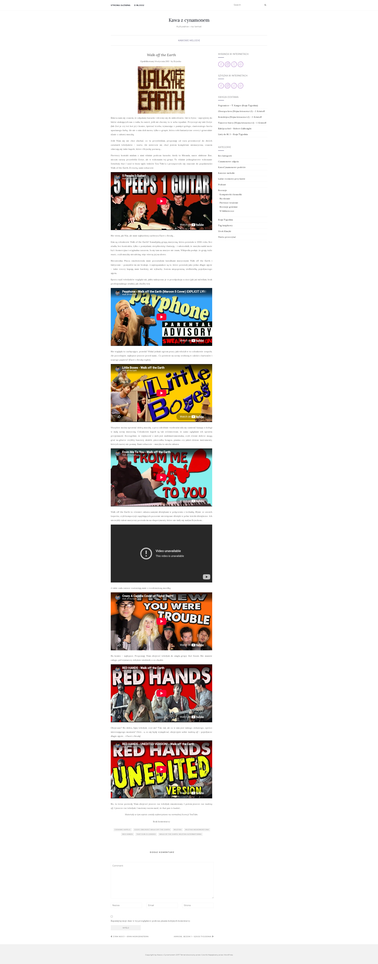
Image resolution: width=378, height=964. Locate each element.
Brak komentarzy (161, 821)
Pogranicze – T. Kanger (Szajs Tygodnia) (238, 105)
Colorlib (204, 955)
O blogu (139, 5)
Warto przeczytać (227, 237)
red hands (127, 834)
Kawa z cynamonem (189, 20)
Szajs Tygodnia (225, 219)
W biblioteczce (227, 211)
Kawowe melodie (189, 40)
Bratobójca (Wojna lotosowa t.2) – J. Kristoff (240, 117)
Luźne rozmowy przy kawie (231, 178)
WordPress (228, 955)
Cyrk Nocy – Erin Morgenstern (130, 936)
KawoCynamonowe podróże (232, 167)
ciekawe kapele (123, 830)
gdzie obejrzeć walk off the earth (152, 830)
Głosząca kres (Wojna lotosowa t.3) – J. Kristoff (241, 111)
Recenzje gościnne (229, 207)
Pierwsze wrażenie (229, 202)
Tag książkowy (225, 225)
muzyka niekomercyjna (197, 830)
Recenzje (222, 190)
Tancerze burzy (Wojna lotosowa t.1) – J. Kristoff (242, 122)
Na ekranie (225, 198)
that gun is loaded (146, 834)
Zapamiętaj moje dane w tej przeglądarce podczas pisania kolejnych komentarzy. (150, 921)
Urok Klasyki (224, 231)
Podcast (222, 184)
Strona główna (120, 5)
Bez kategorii (225, 155)
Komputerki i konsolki (231, 194)
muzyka (177, 830)
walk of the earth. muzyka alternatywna (180, 834)
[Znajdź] (265, 5)
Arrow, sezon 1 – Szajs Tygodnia (193, 936)
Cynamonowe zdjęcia (228, 161)
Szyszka (177, 61)
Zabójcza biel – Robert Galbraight (234, 128)
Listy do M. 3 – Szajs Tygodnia (233, 134)
